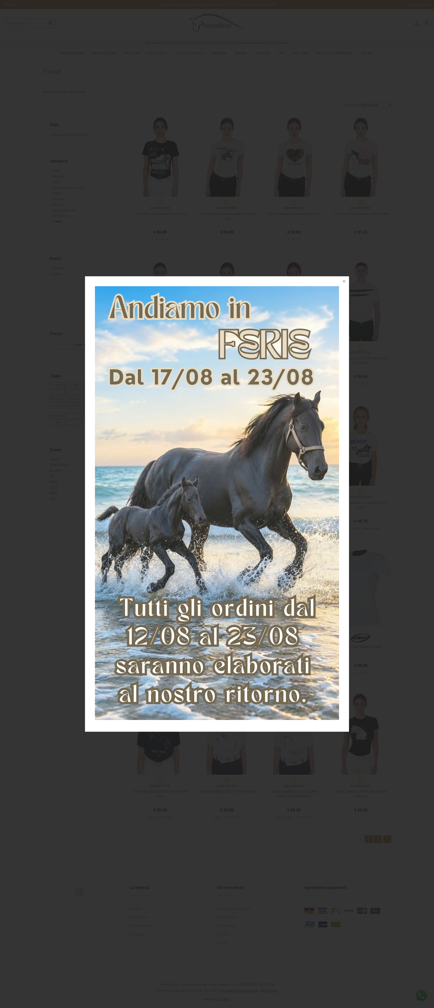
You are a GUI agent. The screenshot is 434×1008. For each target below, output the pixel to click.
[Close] (344, 281)
